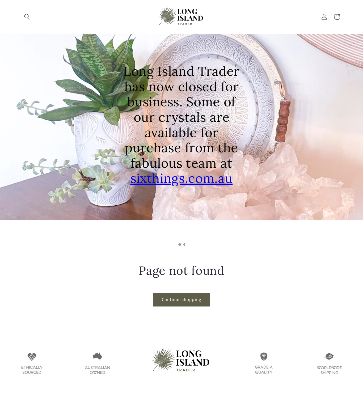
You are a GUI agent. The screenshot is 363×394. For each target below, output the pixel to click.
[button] (27, 16)
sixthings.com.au (181, 178)
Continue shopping (181, 299)
